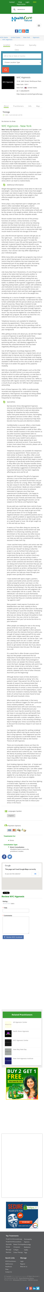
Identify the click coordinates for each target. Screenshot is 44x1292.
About (6, 106)
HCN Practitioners (10, 1261)
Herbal (8, 1247)
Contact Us (8, 1272)
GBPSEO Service (33, 1280)
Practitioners (18, 106)
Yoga (25, 1252)
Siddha (26, 1250)
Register (22, 1264)
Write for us (23, 1266)
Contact (12, 2)
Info (30, 106)
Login (28, 2)
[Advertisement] (18, 975)
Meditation (27, 1247)
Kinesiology (27, 1244)
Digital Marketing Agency (26, 1278)
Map (38, 106)
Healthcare (8, 1266)
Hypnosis (35, 37)
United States (15, 37)
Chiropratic (16, 1247)
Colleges (16, 1250)
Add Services (9, 1264)
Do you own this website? (13, 874)
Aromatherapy (17, 1239)
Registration (26, 3)
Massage (8, 1250)
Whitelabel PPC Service (20, 1280)
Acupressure (9, 1239)
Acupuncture (9, 1242)
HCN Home (4, 37)
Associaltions (17, 1242)
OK (35, 874)
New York (26, 37)
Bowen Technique (18, 1244)
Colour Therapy (18, 1252)
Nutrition (8, 1252)
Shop (20, 2)
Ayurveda (9, 1244)
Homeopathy (28, 1239)
